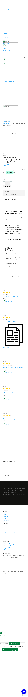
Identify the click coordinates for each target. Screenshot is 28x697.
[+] (11, 182)
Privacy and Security (9, 544)
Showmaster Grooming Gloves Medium (13, 367)
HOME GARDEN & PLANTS (11, 526)
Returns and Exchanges (10, 546)
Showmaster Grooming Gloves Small (12, 419)
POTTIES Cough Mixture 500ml (10, 321)
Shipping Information (9, 548)
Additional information (10, 194)
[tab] (14, 191)
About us (6, 35)
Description (7, 191)
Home (5, 33)
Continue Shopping (9, 650)
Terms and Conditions (9, 550)
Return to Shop (15, 643)
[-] (4, 182)
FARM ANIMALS (8, 534)
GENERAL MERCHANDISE (10, 538)
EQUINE (10, 123)
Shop (5, 518)
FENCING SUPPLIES (9, 536)
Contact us (6, 37)
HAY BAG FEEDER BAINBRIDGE (11, 296)
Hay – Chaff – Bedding (9, 532)
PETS (5, 528)
